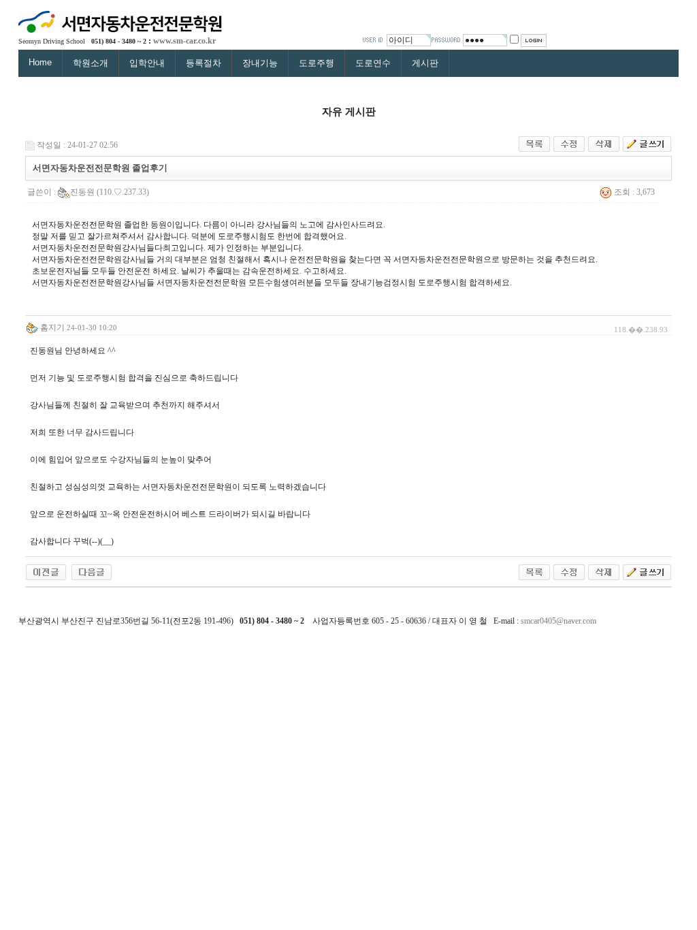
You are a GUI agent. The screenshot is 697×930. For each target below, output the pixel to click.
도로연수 (373, 63)
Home (40, 62)
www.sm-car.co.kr (184, 41)
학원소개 (90, 63)
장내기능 (260, 63)
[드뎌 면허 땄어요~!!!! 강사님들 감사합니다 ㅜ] (91, 571)
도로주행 (316, 63)
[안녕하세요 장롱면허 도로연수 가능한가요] (46, 571)
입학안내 (147, 63)
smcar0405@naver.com (558, 621)
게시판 (425, 63)
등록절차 (203, 63)
